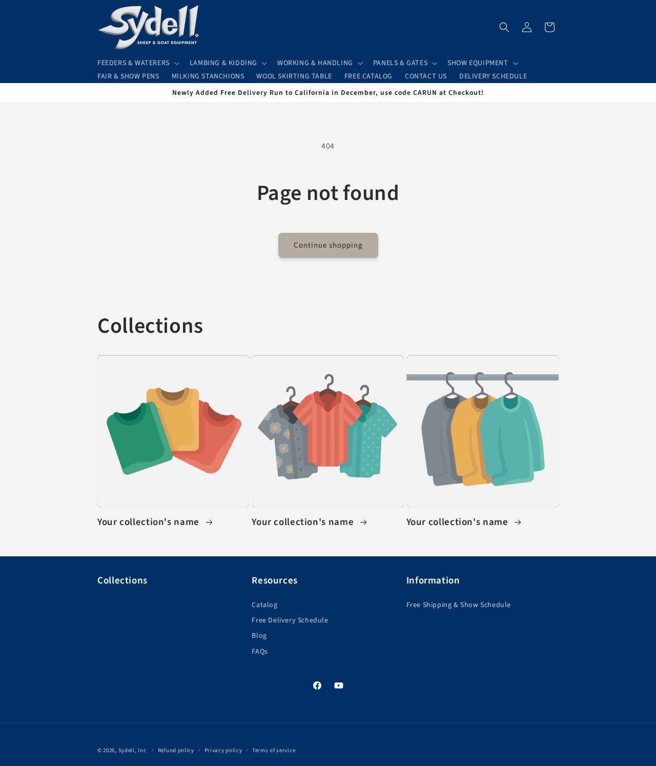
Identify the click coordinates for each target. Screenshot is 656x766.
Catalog (264, 605)
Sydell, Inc (133, 750)
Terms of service (273, 750)
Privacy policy (223, 750)
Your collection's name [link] (149, 522)
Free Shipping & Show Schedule (458, 605)
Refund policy (176, 750)
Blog (259, 636)
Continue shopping (328, 245)
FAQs (260, 652)
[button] (137, 63)
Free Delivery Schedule (290, 620)
